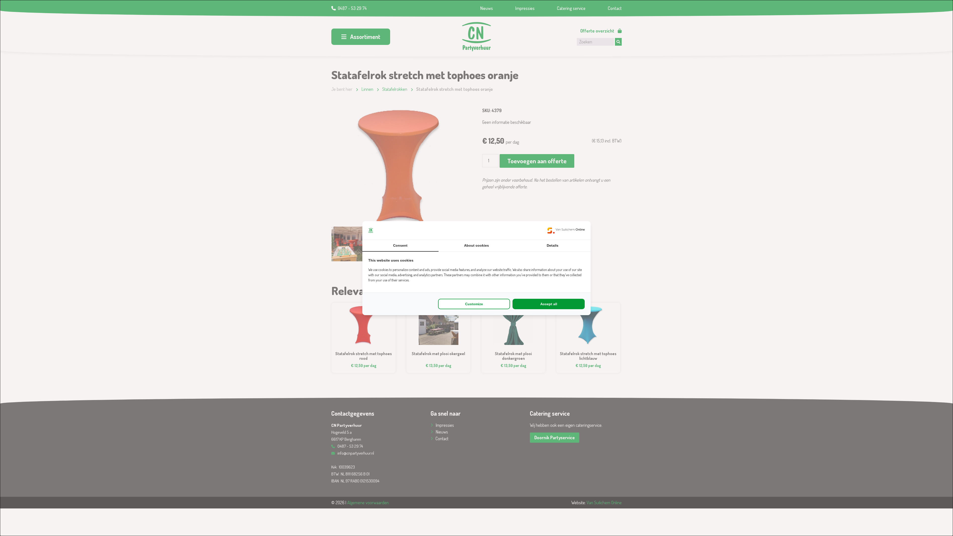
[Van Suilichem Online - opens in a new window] (566, 230)
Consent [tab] (400, 245)
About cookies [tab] (476, 245)
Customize (474, 304)
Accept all (548, 304)
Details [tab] (552, 245)
